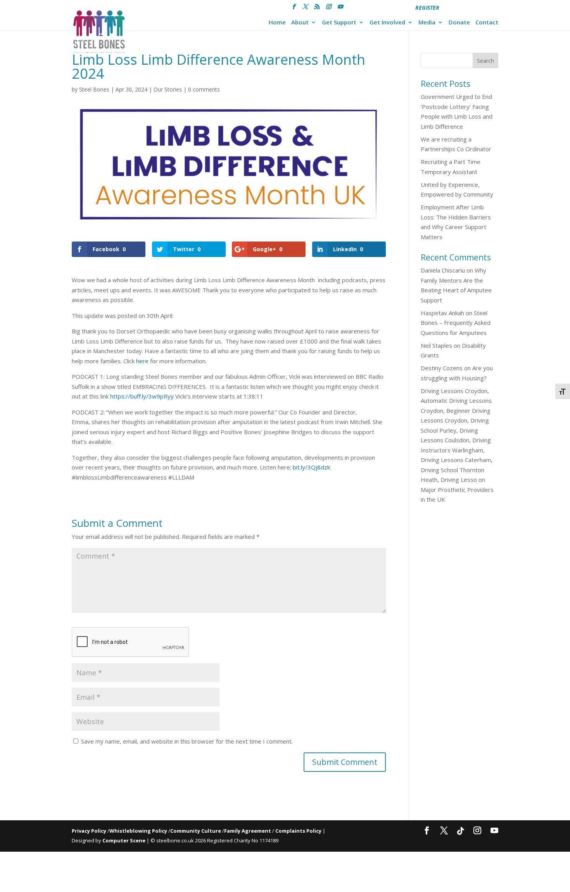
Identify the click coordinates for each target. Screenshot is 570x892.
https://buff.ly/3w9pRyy (142, 396)
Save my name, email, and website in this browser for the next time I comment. (187, 741)
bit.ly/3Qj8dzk (311, 467)
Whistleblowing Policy (138, 830)
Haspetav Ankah (442, 313)
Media (426, 22)
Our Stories (168, 89)
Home (277, 22)
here (142, 361)
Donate (459, 22)
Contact (486, 22)
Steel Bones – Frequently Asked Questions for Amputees (456, 322)
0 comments (204, 89)
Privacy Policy (89, 830)
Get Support (339, 22)
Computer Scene (124, 840)
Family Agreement (248, 830)
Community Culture (195, 830)
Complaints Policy (298, 830)
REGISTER (427, 7)
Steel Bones (94, 89)
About (300, 22)
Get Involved (387, 22)
